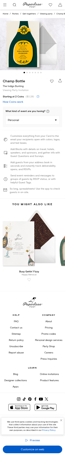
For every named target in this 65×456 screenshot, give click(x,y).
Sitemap (16, 333)
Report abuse (16, 352)
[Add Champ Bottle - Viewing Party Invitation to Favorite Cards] (52, 81)
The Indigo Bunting (13, 86)
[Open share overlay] (60, 80)
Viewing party (46, 13)
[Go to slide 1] (24, 72)
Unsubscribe (16, 346)
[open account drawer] (60, 5)
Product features (49, 380)
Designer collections (15, 380)
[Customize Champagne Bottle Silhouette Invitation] (33, 44)
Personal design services (48, 340)
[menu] (5, 5)
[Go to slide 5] (35, 72)
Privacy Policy (48, 430)
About (48, 321)
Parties (15, 13)
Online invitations (49, 374)
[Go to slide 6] (38, 72)
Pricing (49, 327)
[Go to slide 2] (27, 72)
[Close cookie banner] (61, 420)
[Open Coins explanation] (38, 96)
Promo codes (48, 333)
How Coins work (13, 102)
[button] (48, 111)
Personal (13, 120)
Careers (48, 352)
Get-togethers (29, 13)
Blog (15, 374)
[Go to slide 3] (30, 72)
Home (5, 13)
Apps (16, 386)
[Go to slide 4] (32, 72)
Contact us (16, 327)
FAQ (16, 321)
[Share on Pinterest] (30, 399)
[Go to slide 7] (41, 72)
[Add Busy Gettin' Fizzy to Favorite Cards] (29, 280)
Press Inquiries (49, 358)
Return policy (16, 340)
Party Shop (49, 346)
